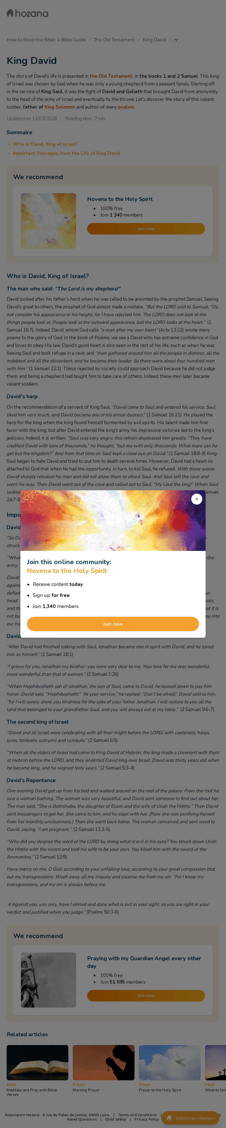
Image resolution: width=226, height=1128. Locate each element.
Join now (113, 624)
